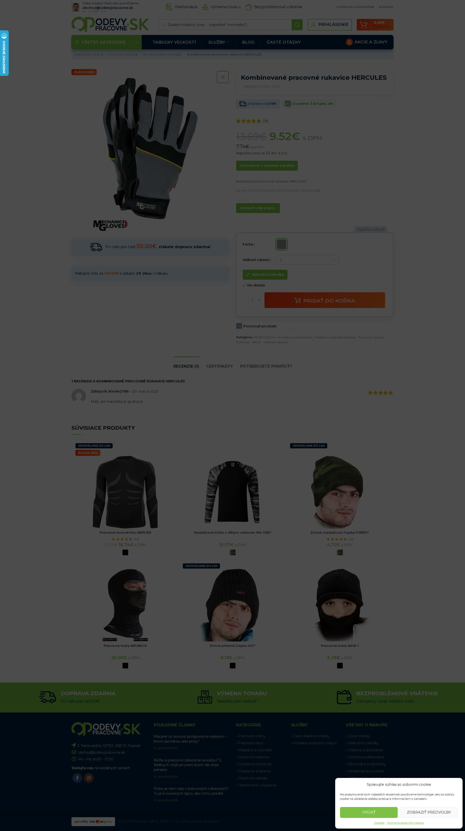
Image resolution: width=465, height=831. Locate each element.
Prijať (369, 812)
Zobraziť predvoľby (429, 812)
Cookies (379, 822)
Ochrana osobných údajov (405, 822)
